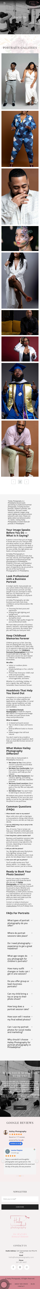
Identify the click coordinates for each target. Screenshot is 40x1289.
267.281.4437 (21, 1262)
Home (10, 1284)
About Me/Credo (21, 1284)
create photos (11, 906)
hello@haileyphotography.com (21, 1257)
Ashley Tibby (16, 1150)
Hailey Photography (17, 1131)
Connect (20, 1108)
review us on (14, 1143)
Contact (21, 1286)
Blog (33, 1284)
